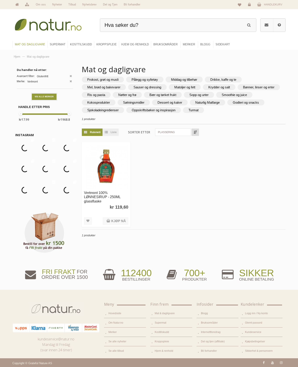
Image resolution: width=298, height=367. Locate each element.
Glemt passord (253, 322)
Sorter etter (139, 132)
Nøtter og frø (127, 95)
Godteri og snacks (246, 102)
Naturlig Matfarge (207, 102)
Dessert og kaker (170, 102)
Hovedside (114, 313)
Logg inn (250, 8)
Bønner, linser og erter (258, 87)
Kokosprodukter (98, 102)
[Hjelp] (279, 25)
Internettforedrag (211, 332)
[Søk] (249, 25)
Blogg (204, 313)
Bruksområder (209, 322)
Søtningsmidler (133, 102)
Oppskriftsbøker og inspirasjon (153, 110)
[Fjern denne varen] (71, 76)
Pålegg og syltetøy (145, 79)
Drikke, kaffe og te (223, 79)
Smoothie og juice (234, 95)
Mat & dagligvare (165, 313)
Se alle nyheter (117, 341)
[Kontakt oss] (266, 25)
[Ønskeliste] (239, 4)
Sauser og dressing (147, 87)
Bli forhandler (132, 4)
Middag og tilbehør (184, 79)
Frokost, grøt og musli (102, 79)
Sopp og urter (199, 95)
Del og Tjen (110, 4)
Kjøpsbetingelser (255, 341)
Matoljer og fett (184, 87)
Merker (112, 332)
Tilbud (72, 4)
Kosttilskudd (162, 332)
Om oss (41, 4)
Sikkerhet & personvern (259, 350)
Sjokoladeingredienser (103, 110)
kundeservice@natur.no (56, 339)
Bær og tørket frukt (162, 95)
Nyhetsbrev (89, 4)
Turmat (193, 110)
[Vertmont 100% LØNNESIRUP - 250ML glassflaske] (106, 166)
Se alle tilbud (116, 350)
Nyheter (57, 4)
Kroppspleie (162, 341)
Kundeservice (253, 332)
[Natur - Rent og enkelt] (52, 23)
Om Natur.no (115, 322)
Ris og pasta (96, 95)
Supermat (160, 322)
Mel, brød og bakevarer (103, 87)
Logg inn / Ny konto (256, 313)
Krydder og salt (219, 87)
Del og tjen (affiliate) (213, 341)
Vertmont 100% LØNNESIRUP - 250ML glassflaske (102, 197)
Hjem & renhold (164, 350)
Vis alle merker (44, 97)
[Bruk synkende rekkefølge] (195, 132)
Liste (113, 132)
